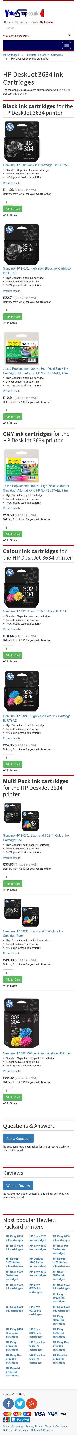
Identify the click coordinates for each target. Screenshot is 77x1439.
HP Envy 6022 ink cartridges (61, 1286)
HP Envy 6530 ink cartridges (37, 1247)
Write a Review (18, 1185)
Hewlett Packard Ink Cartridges (45, 55)
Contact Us (21, 22)
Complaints (21, 1430)
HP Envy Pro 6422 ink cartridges (61, 1345)
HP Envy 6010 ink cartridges (37, 1273)
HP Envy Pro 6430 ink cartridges (14, 1358)
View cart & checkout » (16, 36)
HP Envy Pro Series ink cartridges (61, 1249)
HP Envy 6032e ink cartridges (59, 1319)
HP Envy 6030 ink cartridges (14, 1308)
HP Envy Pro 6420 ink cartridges (37, 1345)
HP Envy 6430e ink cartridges (59, 1332)
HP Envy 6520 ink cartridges (14, 1247)
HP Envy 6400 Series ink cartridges (14, 1332)
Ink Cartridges (11, 55)
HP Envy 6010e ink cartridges (59, 1275)
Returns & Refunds (42, 1430)
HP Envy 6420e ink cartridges (35, 1332)
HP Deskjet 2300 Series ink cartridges (14, 1262)
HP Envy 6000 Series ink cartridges (14, 1275)
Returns (8, 22)
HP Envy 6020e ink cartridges (35, 1288)
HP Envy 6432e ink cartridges (12, 1345)
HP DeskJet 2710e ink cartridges (60, 1358)
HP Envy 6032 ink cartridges (61, 1308)
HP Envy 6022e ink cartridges (59, 1297)
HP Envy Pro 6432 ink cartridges (37, 1358)
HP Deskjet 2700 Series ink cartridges (37, 1262)
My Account (46, 22)
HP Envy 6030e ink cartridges (35, 1310)
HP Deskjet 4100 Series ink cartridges (61, 1262)
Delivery (33, 22)
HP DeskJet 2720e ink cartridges (13, 1371)
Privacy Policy (33, 1426)
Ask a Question (18, 1138)
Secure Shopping (13, 1426)
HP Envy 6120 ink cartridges (37, 1238)
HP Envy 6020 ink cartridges (14, 1286)
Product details (11, 183)
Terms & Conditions (56, 1426)
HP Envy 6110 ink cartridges (14, 1238)
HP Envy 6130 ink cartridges (61, 1238)
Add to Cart (13, 209)
